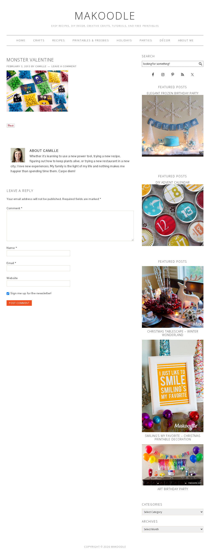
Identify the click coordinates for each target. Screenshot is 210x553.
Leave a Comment (63, 66)
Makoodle (105, 16)
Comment (14, 208)
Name (12, 248)
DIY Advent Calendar (173, 182)
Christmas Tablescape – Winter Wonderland (172, 333)
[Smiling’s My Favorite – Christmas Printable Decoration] (172, 386)
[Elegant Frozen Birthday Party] (172, 126)
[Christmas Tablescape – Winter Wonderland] (172, 297)
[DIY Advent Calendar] (172, 215)
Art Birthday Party (173, 489)
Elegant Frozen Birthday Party (173, 93)
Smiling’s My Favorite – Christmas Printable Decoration (173, 437)
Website (12, 278)
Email (11, 263)
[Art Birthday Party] (172, 464)
